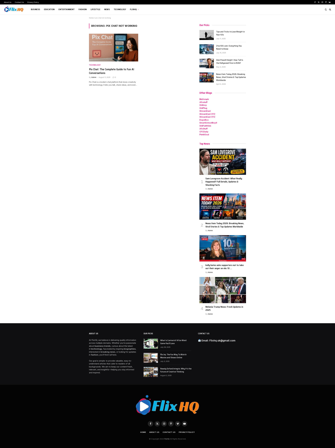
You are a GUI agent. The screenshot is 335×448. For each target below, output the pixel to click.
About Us (7, 2)
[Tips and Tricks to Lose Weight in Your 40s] (206, 35)
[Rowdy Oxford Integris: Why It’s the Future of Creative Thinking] (151, 372)
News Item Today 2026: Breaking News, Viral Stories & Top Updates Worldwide (231, 77)
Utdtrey (203, 105)
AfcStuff (203, 128)
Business (35, 9)
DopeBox (204, 120)
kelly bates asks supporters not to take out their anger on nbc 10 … (224, 267)
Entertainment (66, 9)
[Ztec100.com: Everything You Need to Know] (206, 49)
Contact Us (19, 2)
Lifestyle (95, 9)
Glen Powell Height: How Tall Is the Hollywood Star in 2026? (229, 62)
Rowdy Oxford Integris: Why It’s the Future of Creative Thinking (175, 370)
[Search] (330, 9)
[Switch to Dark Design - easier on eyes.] (325, 9)
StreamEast (205, 111)
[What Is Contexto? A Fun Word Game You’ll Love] (151, 344)
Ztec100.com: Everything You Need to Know (229, 47)
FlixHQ (133, 9)
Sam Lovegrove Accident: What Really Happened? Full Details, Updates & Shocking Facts (223, 182)
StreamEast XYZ (207, 114)
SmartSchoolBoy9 (208, 123)
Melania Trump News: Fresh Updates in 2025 (224, 308)
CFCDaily (203, 131)
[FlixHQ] (14, 9)
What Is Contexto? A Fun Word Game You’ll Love (173, 342)
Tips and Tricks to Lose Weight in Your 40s (230, 33)
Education (49, 9)
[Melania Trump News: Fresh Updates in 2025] (222, 290)
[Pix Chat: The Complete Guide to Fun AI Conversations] (113, 47)
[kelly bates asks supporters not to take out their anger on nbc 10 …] (222, 248)
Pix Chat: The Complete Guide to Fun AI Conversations (111, 71)
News (107, 9)
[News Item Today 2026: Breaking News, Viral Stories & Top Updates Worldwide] (206, 77)
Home (91, 18)
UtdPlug (203, 108)
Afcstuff (203, 102)
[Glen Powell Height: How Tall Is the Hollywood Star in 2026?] (206, 63)
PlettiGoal (204, 134)
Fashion (83, 9)
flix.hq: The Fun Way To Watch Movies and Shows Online (173, 356)
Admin (93, 77)
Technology (120, 9)
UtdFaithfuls (205, 126)
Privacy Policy (33, 2)
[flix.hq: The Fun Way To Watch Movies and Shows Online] (151, 358)
